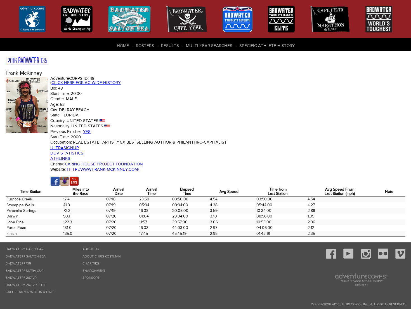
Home (123, 45)
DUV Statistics (66, 153)
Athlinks (60, 158)
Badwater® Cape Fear (24, 249)
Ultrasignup (64, 147)
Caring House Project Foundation (104, 164)
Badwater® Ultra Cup (24, 271)
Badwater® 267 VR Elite (26, 285)
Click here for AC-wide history (86, 82)
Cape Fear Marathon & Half (30, 292)
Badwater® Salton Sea (26, 256)
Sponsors (91, 278)
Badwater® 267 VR (21, 278)
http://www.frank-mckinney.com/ (103, 169)
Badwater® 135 (18, 263)
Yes (87, 131)
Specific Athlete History (267, 45)
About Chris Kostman (101, 256)
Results (170, 45)
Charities (90, 263)
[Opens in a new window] (55, 185)
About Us (90, 249)
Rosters (145, 45)
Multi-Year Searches (209, 45)
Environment (93, 271)
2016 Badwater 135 (27, 60)
